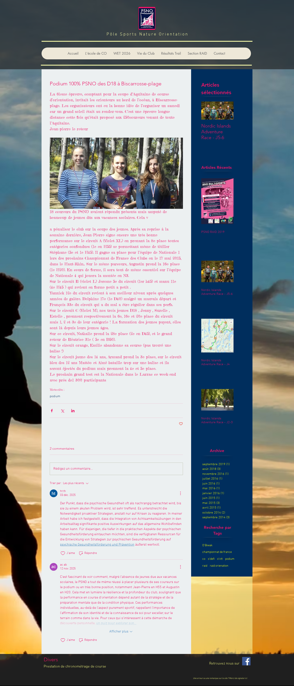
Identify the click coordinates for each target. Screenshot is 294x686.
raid (204, 566)
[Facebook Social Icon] (246, 661)
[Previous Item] (208, 110)
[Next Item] (227, 110)
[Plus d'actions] (180, 493)
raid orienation (219, 566)
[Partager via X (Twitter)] (62, 411)
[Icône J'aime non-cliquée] (63, 553)
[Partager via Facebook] (52, 411)
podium (55, 396)
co (203, 559)
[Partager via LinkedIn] (73, 411)
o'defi (211, 559)
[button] (96, 53)
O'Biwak (207, 545)
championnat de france (217, 552)
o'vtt (220, 559)
